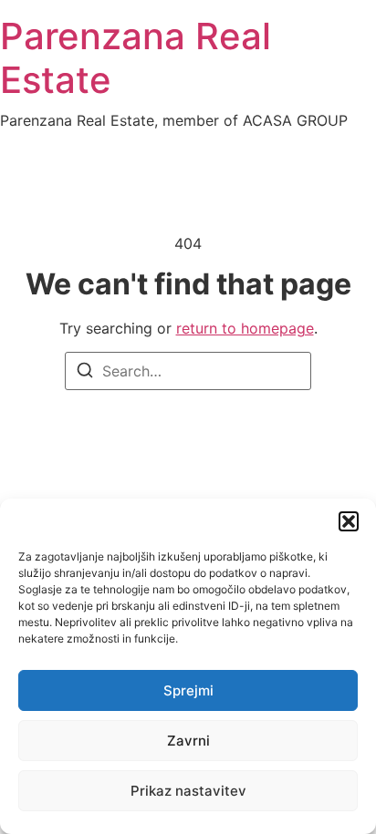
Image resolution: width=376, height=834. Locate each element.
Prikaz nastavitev (188, 790)
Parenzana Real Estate (135, 58)
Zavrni (188, 740)
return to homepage (245, 328)
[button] (348, 521)
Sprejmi (188, 690)
